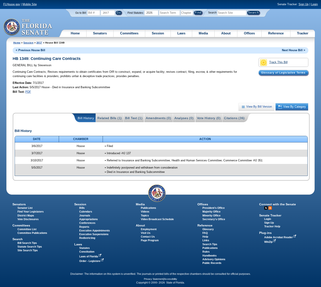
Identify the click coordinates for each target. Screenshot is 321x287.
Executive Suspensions (94, 234)
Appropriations (88, 219)
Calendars (85, 211)
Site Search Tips (27, 250)
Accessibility (170, 279)
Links (205, 240)
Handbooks (209, 255)
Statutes (84, 248)
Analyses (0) (183, 118)
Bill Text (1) (133, 118)
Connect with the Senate (277, 204)
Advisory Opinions (213, 259)
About (226, 33)
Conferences (87, 223)
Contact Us (148, 236)
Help (205, 236)
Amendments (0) (158, 118)
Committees (129, 33)
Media (203, 33)
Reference (276, 33)
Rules (206, 251)
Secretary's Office (213, 219)
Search (212, 12)
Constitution (86, 251)
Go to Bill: (81, 13)
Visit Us (145, 233)
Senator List (25, 208)
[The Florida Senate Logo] (28, 27)
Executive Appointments (94, 230)
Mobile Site (29, 4)
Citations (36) (234, 118)
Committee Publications (32, 233)
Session (158, 33)
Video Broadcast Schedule (157, 219)
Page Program (150, 240)
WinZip (268, 242)
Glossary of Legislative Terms (283, 72)
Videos (145, 211)
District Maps (25, 215)
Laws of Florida (89, 256)
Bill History (86, 118)
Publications (148, 208)
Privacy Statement (153, 279)
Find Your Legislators (30, 211)
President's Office (213, 208)
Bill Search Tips (27, 243)
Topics (145, 215)
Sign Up (304, 4)
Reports (84, 227)
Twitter (266, 208)
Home (75, 33)
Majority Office (211, 211)
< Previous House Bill (30, 50)
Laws (181, 33)
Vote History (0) (209, 118)
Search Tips (209, 244)
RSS (270, 208)
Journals (84, 215)
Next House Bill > (293, 50)
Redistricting (87, 238)
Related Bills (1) (109, 118)
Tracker (302, 33)
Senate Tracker (270, 215)
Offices (249, 33)
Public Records (211, 263)
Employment (149, 229)
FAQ (205, 233)
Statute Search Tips (29, 246)
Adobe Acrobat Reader (278, 237)
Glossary (208, 229)
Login (314, 4)
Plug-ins (265, 233)
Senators (100, 33)
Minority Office (211, 215)
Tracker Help (272, 226)
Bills (82, 208)
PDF (28, 91)
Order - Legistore (90, 261)
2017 (39, 42)
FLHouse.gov (11, 4)
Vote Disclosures (28, 219)
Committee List (26, 229)
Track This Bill (278, 62)
